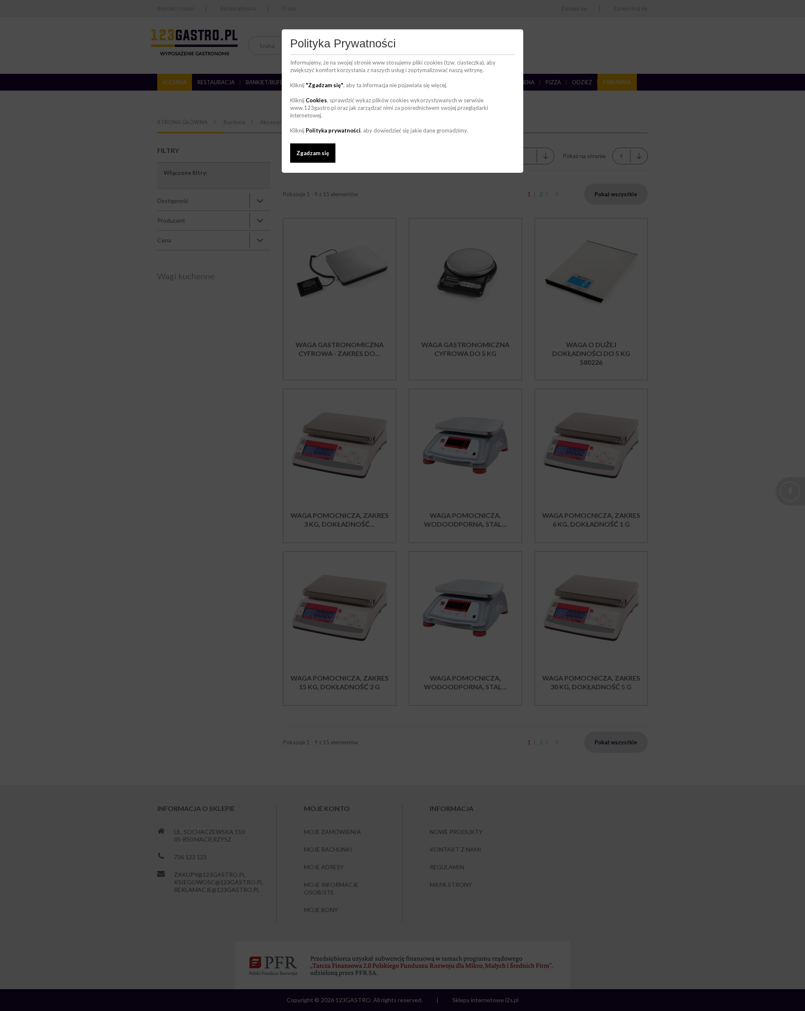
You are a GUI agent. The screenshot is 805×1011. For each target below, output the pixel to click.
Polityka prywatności (333, 130)
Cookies (316, 100)
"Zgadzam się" (324, 85)
